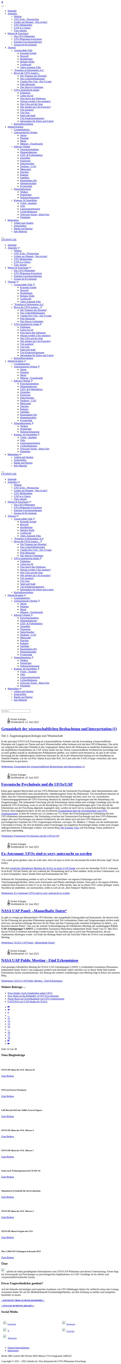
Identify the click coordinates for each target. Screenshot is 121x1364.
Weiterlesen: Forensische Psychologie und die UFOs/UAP (30, 836)
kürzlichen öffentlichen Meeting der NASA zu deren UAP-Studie (42, 868)
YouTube (71, 1331)
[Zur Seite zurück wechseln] (8, 1009)
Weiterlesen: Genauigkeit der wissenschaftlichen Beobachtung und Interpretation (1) (43, 766)
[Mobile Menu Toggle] (2, 6)
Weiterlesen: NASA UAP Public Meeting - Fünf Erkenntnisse (32, 980)
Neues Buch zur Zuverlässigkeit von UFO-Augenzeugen (36, 998)
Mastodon (12, 1338)
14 (9, 1026)
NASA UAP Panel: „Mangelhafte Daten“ (34, 911)
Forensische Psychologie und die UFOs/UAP (37, 784)
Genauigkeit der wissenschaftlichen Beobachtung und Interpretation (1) (59, 729)
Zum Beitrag (7, 1076)
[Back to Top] (2, 2)
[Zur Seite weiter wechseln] (8, 1041)
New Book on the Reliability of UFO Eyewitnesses (33, 996)
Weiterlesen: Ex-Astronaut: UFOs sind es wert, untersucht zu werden (35, 893)
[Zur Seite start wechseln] (8, 1007)
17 (9, 1035)
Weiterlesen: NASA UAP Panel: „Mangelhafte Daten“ (28, 942)
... (8, 1015)
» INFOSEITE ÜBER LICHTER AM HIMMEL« (22, 1300)
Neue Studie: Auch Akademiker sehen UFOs (30, 993)
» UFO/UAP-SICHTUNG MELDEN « (17, 1306)
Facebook (12, 1324)
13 (9, 1024)
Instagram (71, 1324)
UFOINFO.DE (9, 239)
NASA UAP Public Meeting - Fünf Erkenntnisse (39, 960)
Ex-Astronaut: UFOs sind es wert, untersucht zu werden (46, 854)
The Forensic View (69, 827)
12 (9, 1021)
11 (9, 1018)
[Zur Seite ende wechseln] (8, 1043)
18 (9, 1038)
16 (9, 1032)
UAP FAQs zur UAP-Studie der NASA (27, 1001)
